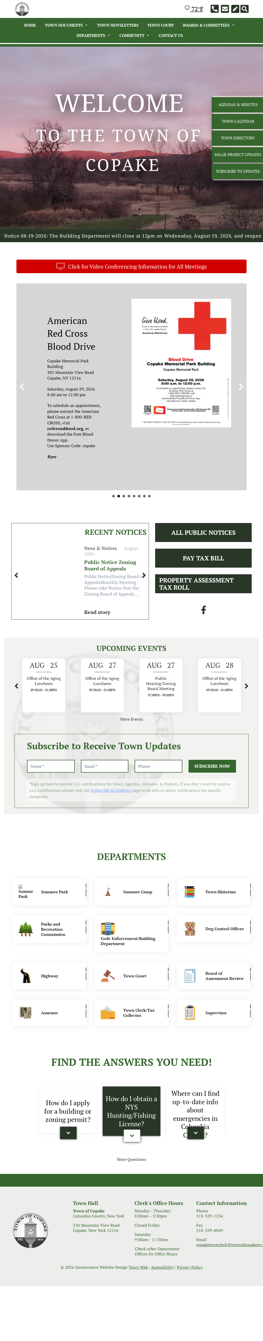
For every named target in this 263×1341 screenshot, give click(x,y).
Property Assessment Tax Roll (196, 606)
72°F (196, 9)
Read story (97, 634)
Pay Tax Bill (203, 580)
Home (30, 25)
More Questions (131, 1182)
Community (131, 35)
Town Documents (64, 25)
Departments (91, 35)
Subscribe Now (212, 788)
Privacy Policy (190, 1289)
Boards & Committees (206, 25)
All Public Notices (203, 555)
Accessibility (162, 1289)
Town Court (160, 25)
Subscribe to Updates (111, 812)
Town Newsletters (117, 25)
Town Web (138, 1289)
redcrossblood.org (65, 428)
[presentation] (16, 598)
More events (131, 741)
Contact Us (171, 35)
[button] (68, 1155)
